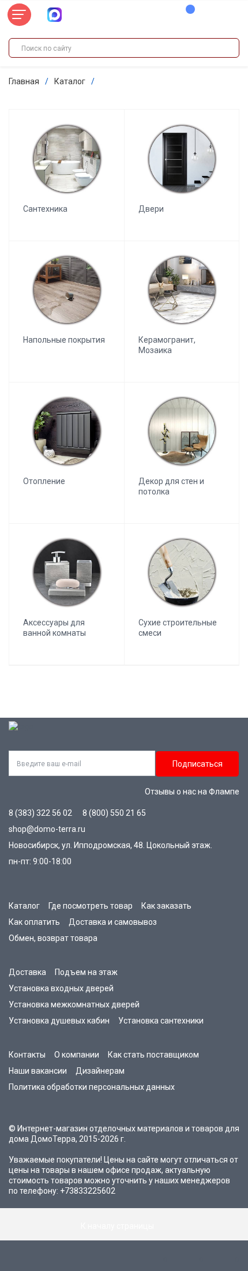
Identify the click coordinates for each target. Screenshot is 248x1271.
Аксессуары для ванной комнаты (54, 628)
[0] (184, 15)
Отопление (44, 481)
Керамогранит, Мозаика (167, 345)
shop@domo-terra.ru (47, 829)
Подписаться (197, 763)
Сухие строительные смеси (177, 628)
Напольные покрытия (64, 339)
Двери (151, 208)
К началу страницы (118, 1226)
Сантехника (45, 208)
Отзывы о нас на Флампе (192, 791)
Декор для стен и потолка (171, 486)
